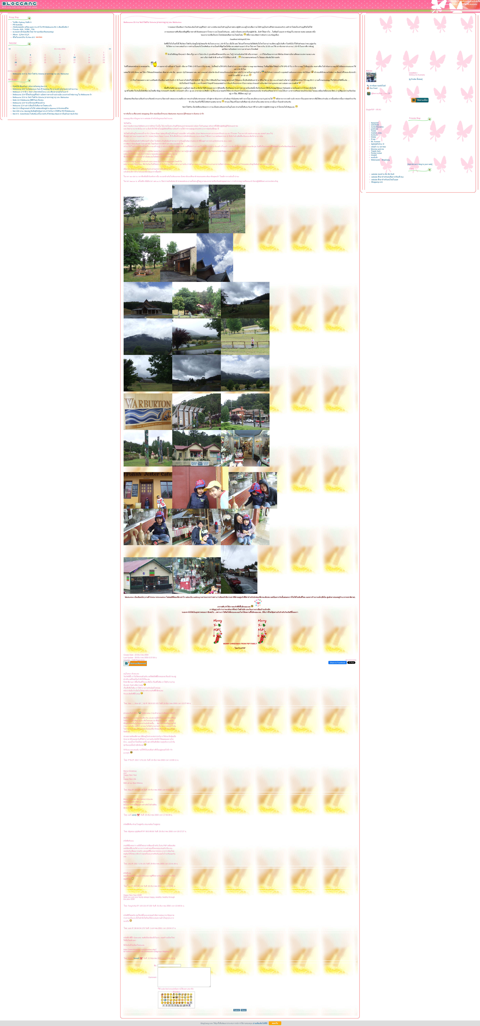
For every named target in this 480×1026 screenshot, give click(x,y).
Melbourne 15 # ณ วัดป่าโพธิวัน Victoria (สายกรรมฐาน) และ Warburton (41, 74)
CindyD (374, 155)
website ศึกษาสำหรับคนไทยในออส (384, 180)
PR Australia (17, 25)
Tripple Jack (375, 151)
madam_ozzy (376, 133)
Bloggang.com (377, 182)
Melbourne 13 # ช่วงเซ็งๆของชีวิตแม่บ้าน (29, 103)
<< (10, 49)
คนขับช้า (374, 157)
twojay (373, 137)
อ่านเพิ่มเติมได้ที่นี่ (260, 1023)
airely (134, 815)
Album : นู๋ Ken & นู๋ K (21, 35)
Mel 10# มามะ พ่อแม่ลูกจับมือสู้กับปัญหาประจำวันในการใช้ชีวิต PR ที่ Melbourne (44, 111)
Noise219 (374, 123)
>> (110, 49)
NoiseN (137, 958)
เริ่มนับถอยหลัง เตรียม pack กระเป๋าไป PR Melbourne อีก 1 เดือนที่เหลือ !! (41, 27)
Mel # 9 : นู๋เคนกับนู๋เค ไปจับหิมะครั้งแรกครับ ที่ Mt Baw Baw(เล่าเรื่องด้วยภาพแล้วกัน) (45, 114)
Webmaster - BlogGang (380, 160)
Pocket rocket (376, 153)
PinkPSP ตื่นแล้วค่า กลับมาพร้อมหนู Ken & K (30, 86)
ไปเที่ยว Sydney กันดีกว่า (22, 22)
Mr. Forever (375, 142)
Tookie (373, 131)
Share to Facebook (337, 663)
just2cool (374, 129)
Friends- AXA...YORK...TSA (23, 29)
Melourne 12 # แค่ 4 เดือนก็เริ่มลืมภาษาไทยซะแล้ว (32, 106)
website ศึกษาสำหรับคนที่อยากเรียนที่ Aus (387, 177)
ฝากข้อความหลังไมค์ (378, 86)
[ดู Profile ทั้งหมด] (415, 79)
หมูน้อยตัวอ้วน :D (377, 144)
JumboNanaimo (377, 127)
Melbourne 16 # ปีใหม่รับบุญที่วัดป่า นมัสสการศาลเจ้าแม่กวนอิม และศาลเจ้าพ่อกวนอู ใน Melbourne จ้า (52, 95)
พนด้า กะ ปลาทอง (378, 147)
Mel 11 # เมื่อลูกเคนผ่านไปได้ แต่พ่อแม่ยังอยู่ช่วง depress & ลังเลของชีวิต (40, 108)
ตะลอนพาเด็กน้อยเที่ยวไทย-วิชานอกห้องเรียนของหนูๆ (33, 32)
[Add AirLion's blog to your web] (419, 164)
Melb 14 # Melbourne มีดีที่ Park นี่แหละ (28, 100)
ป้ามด (373, 139)
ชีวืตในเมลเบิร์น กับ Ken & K (24, 37)
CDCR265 (375, 125)
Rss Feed (373, 88)
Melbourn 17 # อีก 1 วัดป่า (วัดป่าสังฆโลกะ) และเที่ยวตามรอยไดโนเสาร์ (40, 92)
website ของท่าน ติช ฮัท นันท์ (382, 174)
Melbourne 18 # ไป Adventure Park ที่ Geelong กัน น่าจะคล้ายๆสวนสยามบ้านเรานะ (45, 89)
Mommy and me (377, 149)
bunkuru (374, 135)
